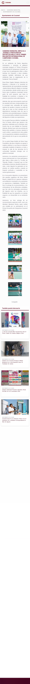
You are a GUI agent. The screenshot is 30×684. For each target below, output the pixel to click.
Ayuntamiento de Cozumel (8, 330)
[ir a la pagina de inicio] (6, 3)
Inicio (3, 10)
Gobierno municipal (13, 10)
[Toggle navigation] (28, 2)
